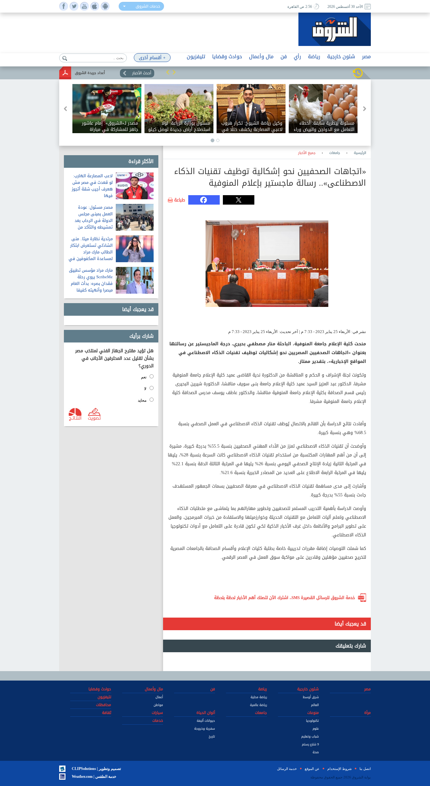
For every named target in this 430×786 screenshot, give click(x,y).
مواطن (158, 705)
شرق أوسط (311, 697)
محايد (142, 400)
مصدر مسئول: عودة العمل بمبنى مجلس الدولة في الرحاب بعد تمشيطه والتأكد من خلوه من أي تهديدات (94, 220)
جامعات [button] (261, 712)
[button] (167, 72)
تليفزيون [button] (196, 56)
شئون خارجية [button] (341, 56)
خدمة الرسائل (287, 769)
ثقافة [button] (106, 712)
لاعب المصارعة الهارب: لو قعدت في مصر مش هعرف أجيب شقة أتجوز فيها (92, 186)
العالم (315, 705)
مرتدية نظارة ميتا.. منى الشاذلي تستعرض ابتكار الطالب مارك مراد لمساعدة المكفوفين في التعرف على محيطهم (91, 252)
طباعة (179, 200)
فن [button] (283, 56)
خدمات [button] (157, 720)
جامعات (334, 153)
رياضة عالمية (258, 705)
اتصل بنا (365, 769)
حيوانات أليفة (206, 721)
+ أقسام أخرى (152, 58)
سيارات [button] (157, 712)
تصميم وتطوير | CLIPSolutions (96, 768)
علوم (316, 729)
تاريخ (212, 736)
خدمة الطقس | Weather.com (94, 776)
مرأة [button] (367, 712)
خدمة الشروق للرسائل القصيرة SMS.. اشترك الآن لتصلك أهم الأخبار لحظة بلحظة (284, 598)
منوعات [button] (313, 712)
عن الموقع (312, 769)
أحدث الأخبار (141, 73)
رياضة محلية (259, 697)
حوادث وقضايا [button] (227, 56)
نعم (143, 377)
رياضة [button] (314, 56)
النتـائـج (75, 417)
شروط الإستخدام (339, 769)
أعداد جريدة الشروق (90, 73)
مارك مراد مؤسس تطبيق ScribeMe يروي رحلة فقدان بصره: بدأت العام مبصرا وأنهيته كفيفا (91, 280)
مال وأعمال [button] (261, 56)
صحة (316, 752)
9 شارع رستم (310, 744)
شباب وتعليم (310, 736)
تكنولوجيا (312, 721)
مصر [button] (366, 56)
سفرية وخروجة (204, 729)
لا (145, 389)
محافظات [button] (103, 704)
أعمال (159, 697)
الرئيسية (360, 153)
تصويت (94, 417)
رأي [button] (297, 56)
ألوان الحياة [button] (205, 712)
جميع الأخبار (306, 153)
